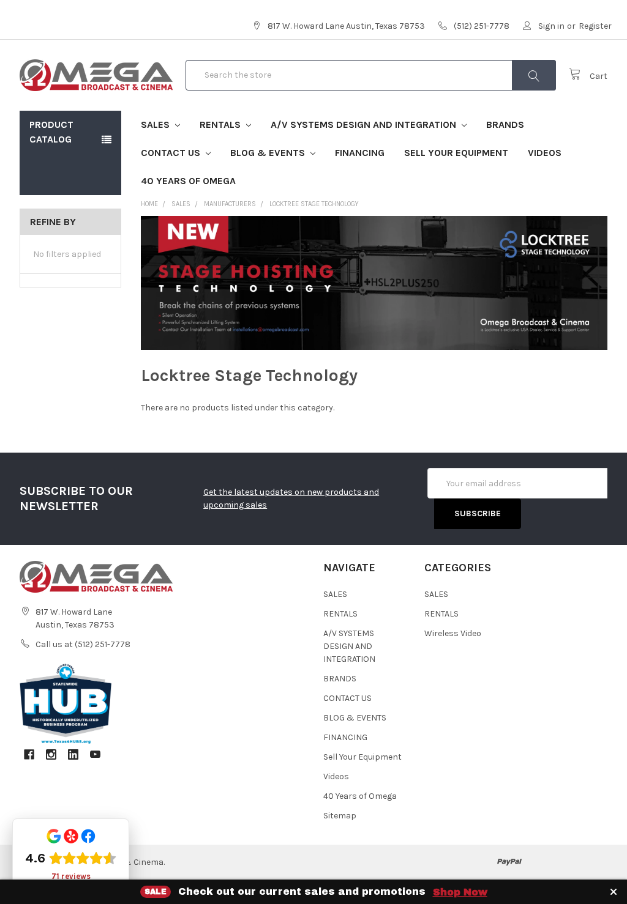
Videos (544, 152)
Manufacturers (230, 204)
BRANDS (505, 124)
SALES (156, 124)
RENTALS (221, 124)
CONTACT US (172, 152)
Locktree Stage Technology (314, 204)
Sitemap (339, 815)
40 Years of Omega (188, 181)
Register (595, 26)
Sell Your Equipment (456, 152)
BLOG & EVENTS (268, 152)
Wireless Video (452, 633)
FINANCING (360, 152)
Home (149, 204)
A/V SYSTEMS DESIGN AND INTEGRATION (365, 124)
